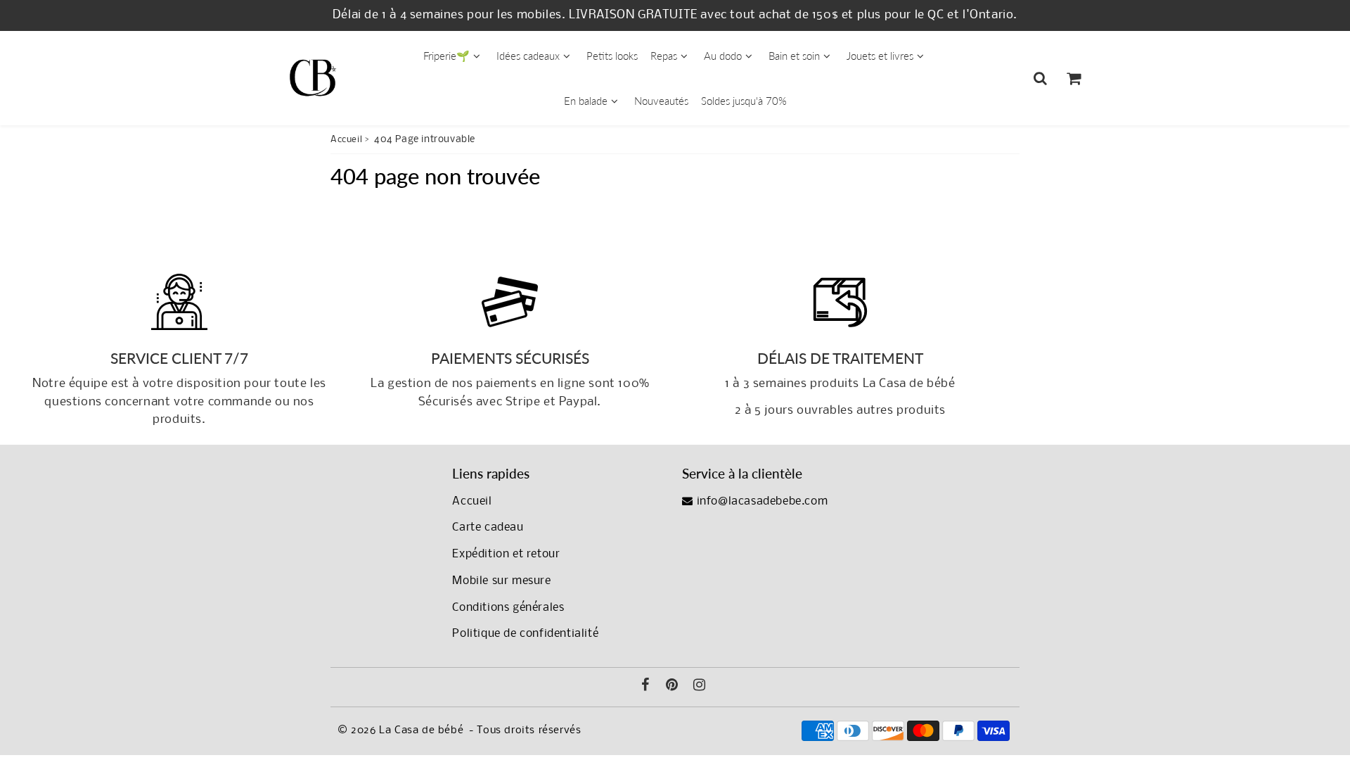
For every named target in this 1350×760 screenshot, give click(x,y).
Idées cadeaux (528, 55)
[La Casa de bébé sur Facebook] (645, 686)
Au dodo (723, 55)
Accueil (346, 139)
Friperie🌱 (446, 55)
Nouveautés (661, 100)
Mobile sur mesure (501, 581)
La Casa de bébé (421, 730)
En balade (586, 100)
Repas (663, 55)
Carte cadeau (487, 527)
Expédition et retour (506, 554)
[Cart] (1073, 78)
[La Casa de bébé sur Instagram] (699, 686)
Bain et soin (794, 55)
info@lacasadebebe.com (760, 501)
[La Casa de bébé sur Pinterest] (672, 686)
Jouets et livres (880, 55)
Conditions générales (508, 608)
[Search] (1040, 78)
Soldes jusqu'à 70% (744, 100)
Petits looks (612, 55)
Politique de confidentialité (525, 634)
